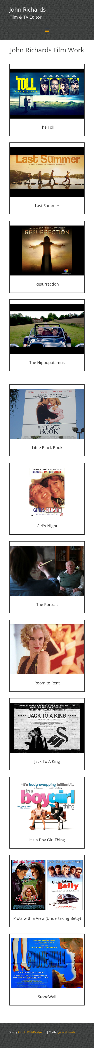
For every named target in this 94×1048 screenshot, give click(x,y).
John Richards (67, 1032)
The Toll (47, 127)
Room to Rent (47, 683)
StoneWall (47, 996)
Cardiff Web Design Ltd (32, 1032)
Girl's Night (47, 525)
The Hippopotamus (47, 362)
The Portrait (47, 604)
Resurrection (47, 284)
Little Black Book (47, 447)
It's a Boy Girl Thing (47, 839)
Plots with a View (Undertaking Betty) (47, 918)
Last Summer (47, 205)
